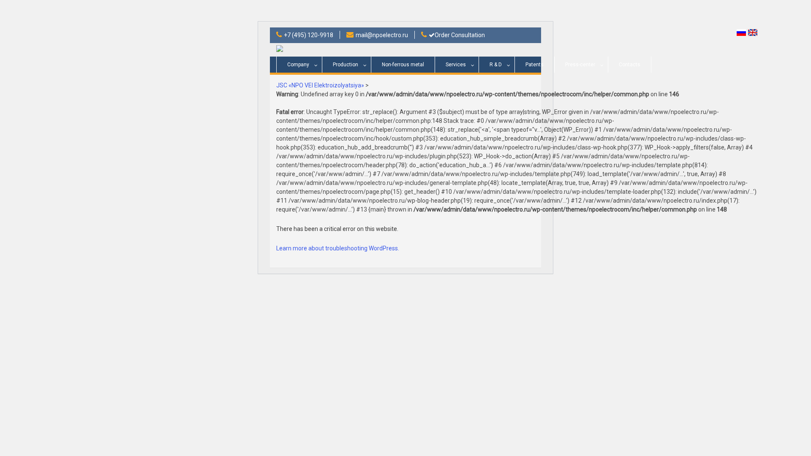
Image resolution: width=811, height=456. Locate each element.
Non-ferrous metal (403, 65)
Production (345, 65)
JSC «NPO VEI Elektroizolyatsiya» (320, 85)
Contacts (629, 65)
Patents (534, 65)
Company (298, 65)
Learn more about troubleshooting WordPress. (337, 248)
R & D (496, 65)
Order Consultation (460, 35)
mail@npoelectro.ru (382, 35)
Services (456, 65)
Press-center (580, 65)
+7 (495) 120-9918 (308, 35)
